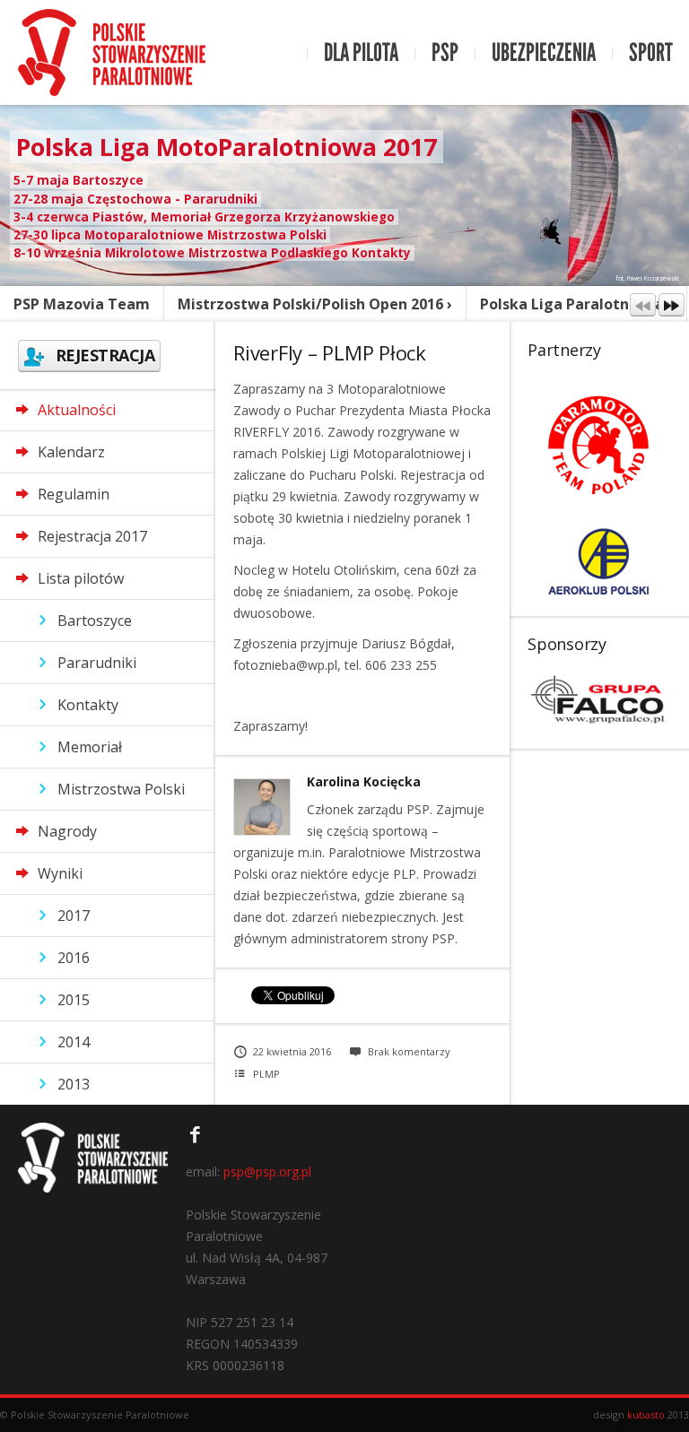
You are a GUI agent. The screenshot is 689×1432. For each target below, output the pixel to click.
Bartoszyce (94, 620)
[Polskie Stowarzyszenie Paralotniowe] (111, 52)
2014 (73, 1042)
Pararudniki (96, 663)
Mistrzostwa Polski (121, 789)
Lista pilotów (81, 578)
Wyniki (60, 873)
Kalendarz (71, 452)
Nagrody (67, 831)
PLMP (266, 1074)
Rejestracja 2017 (92, 536)
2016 (73, 958)
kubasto (646, 1414)
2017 (73, 915)
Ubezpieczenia (544, 53)
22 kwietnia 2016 (292, 1051)
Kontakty (87, 705)
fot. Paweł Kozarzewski (647, 278)
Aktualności (77, 410)
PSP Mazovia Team (81, 304)
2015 (73, 1000)
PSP (445, 53)
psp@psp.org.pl (267, 1171)
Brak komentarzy (409, 1051)
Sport (651, 53)
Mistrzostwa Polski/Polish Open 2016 (310, 304)
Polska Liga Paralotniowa (572, 304)
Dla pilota (361, 53)
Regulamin (73, 494)
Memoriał (89, 747)
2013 (73, 1084)
